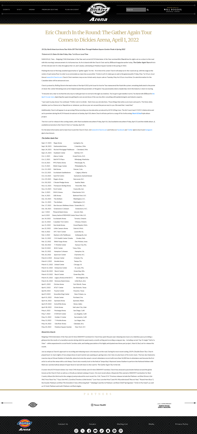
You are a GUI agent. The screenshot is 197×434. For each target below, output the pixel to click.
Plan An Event (72, 9)
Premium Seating (50, 9)
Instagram (148, 130)
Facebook (120, 130)
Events (6, 9)
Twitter (130, 130)
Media (151, 424)
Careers (92, 424)
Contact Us (63, 424)
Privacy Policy (181, 424)
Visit (19, 9)
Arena (32, 9)
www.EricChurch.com (54, 77)
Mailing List (122, 424)
